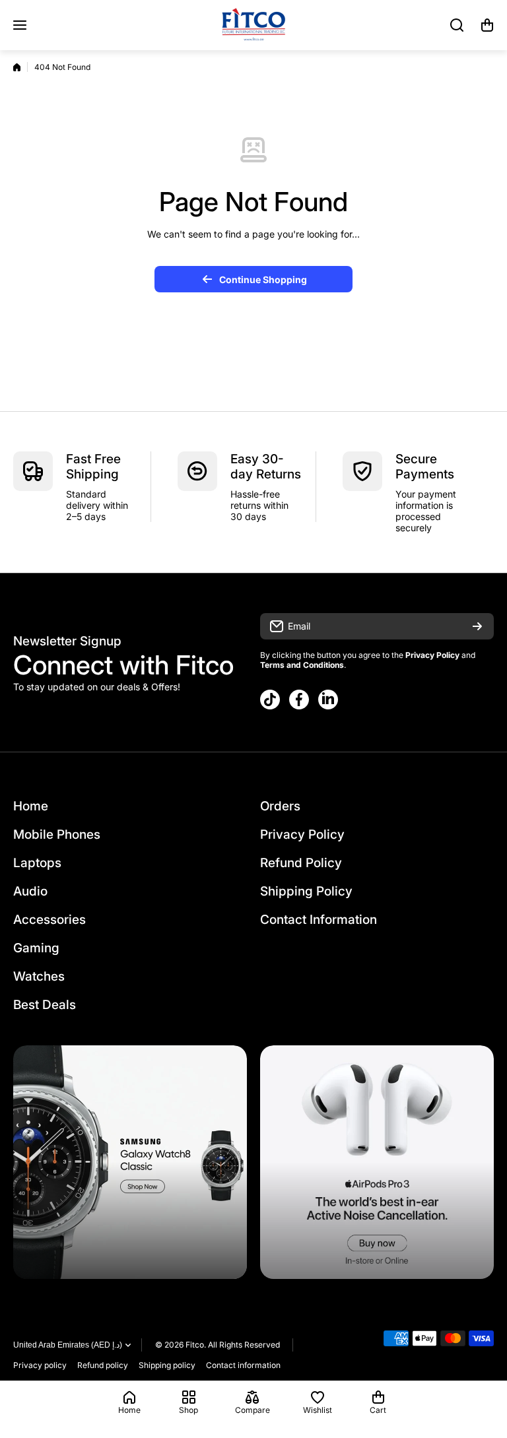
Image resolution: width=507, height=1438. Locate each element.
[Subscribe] (477, 626)
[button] (487, 25)
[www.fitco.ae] (253, 25)
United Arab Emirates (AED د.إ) (67, 1345)
